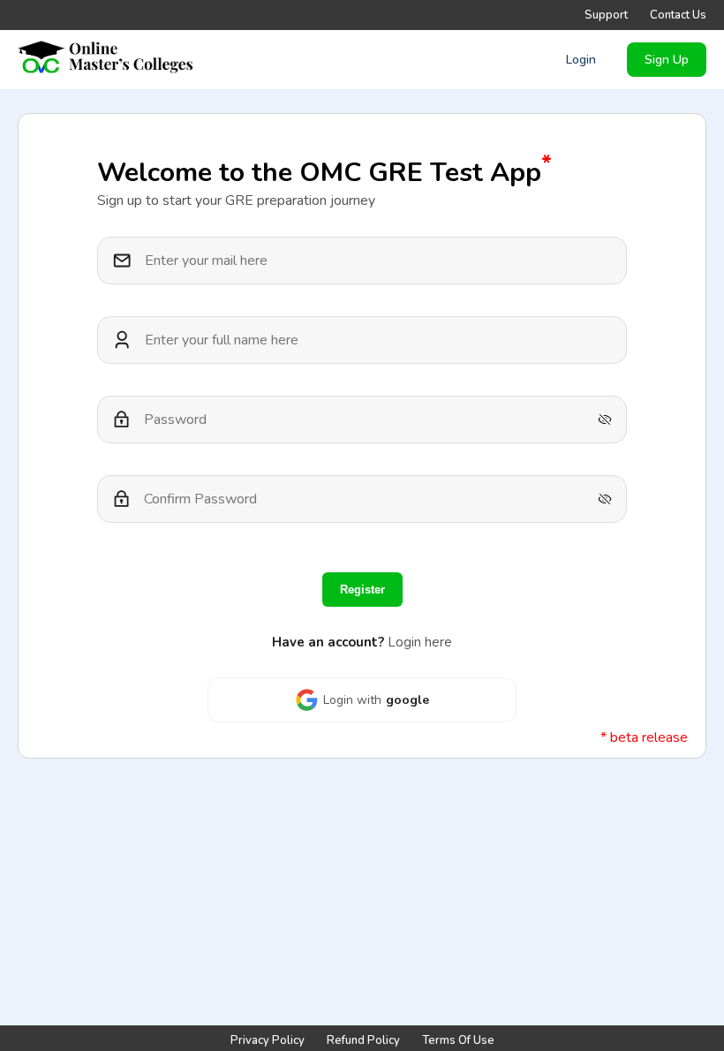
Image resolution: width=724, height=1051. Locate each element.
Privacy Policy (267, 1040)
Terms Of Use (458, 1040)
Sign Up (667, 59)
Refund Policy (363, 1040)
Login (581, 59)
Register (362, 589)
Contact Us (678, 15)
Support (606, 15)
